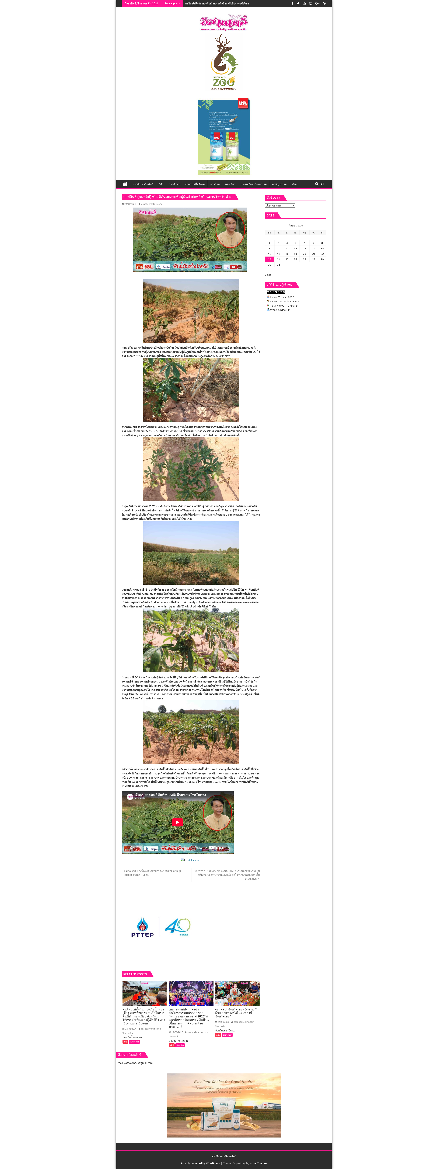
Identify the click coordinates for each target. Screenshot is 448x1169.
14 (313, 248)
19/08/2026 (177, 1032)
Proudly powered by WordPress (200, 1163)
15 (322, 248)
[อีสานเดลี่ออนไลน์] (125, 183)
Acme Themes (258, 1163)
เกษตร (196, 860)
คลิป (190, 860)
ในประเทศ (134, 1041)
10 (278, 248)
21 (313, 253)
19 (295, 253)
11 (287, 248)
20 (304, 253)
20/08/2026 (130, 1028)
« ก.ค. (268, 274)
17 (278, 253)
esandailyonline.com (151, 203)
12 (295, 248)
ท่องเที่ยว (180, 1045)
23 (269, 259)
